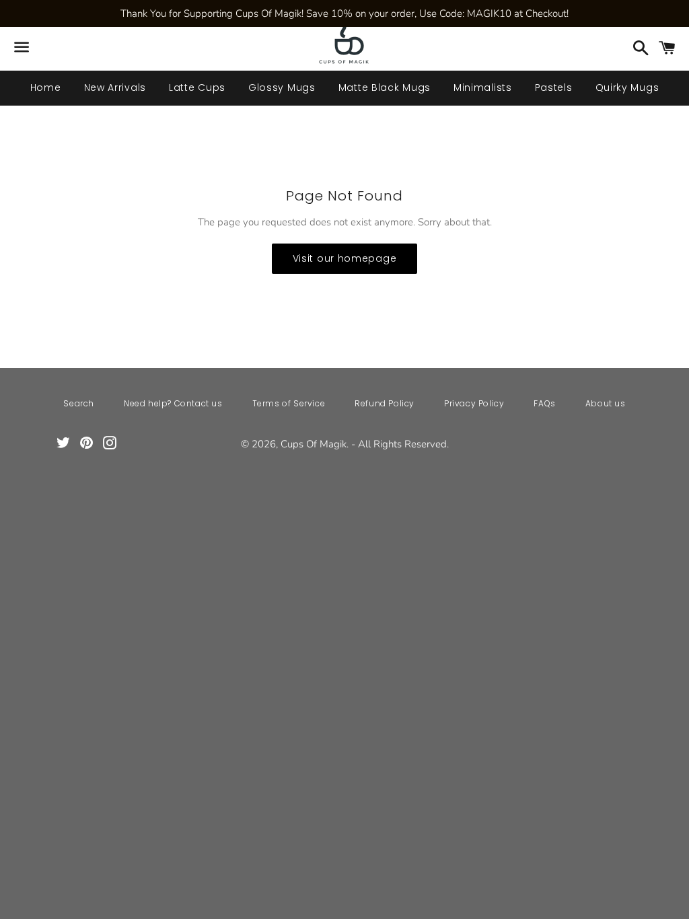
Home (45, 87)
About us (605, 403)
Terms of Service (289, 403)
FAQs (544, 403)
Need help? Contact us (173, 403)
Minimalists (483, 87)
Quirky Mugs (627, 87)
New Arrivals (115, 87)
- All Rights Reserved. (400, 444)
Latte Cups (197, 87)
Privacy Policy (474, 403)
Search (78, 403)
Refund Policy (384, 403)
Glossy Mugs (282, 87)
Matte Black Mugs (384, 87)
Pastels (554, 87)
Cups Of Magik (314, 444)
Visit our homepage (345, 258)
